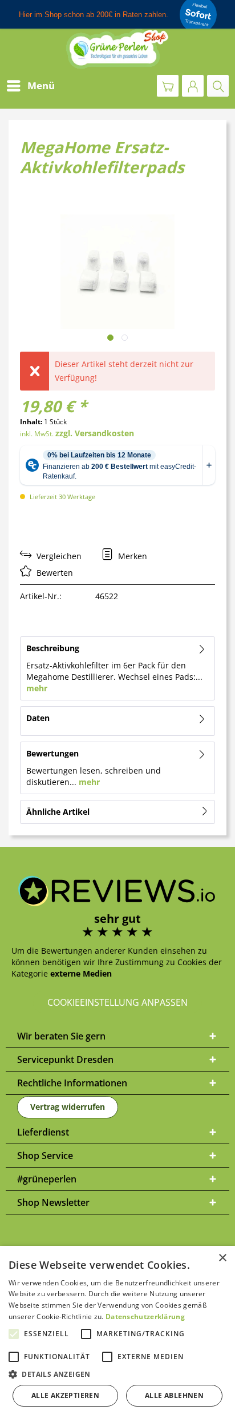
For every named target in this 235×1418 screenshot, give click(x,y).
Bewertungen (52, 753)
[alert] (117, 1332)
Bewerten (53, 572)
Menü (41, 85)
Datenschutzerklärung (145, 1316)
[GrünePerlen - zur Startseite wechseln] (117, 49)
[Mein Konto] (192, 85)
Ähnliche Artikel (58, 811)
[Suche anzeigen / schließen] (217, 85)
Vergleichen (58, 556)
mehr (36, 688)
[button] (117, 1374)
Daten (38, 717)
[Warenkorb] (167, 85)
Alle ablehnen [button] (174, 1395)
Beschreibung (52, 648)
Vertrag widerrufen (67, 1106)
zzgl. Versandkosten (94, 433)
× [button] (222, 1258)
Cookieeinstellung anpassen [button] (117, 1002)
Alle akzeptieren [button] (65, 1395)
